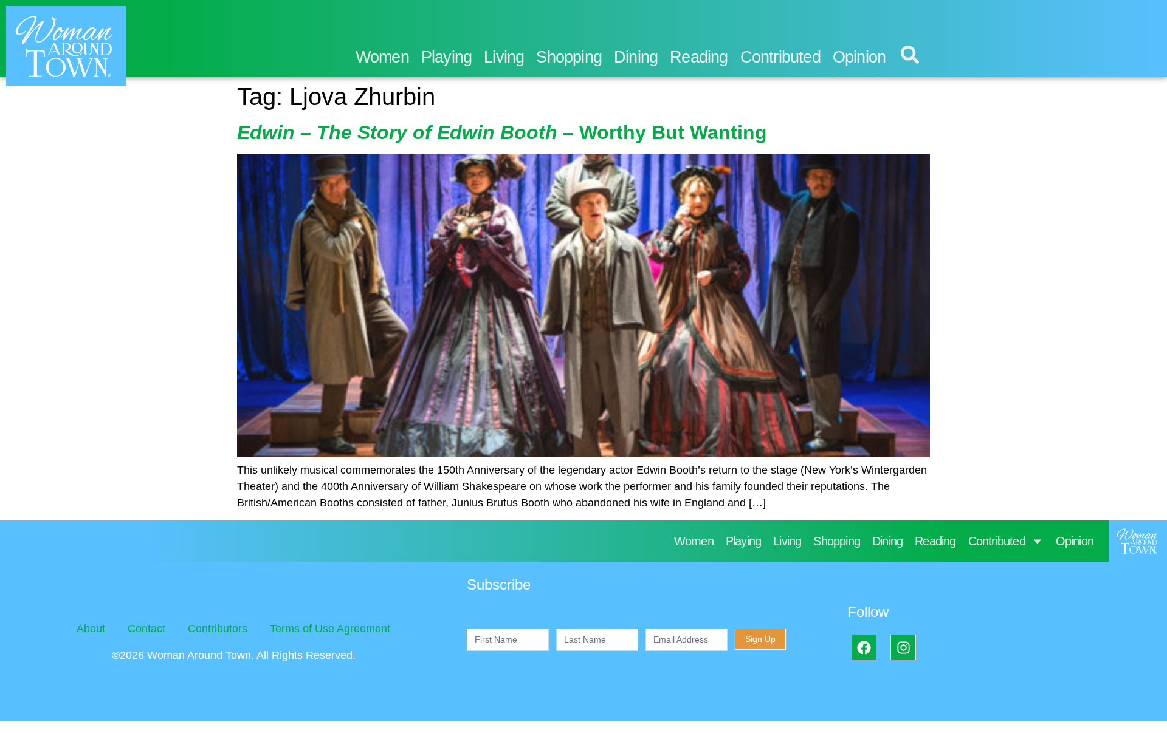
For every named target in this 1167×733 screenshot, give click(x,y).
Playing (446, 57)
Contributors (217, 628)
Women (382, 57)
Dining (636, 57)
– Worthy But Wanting (502, 132)
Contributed (780, 57)
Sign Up (760, 639)
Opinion (859, 57)
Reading (699, 57)
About (91, 628)
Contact (146, 628)
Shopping (569, 57)
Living (504, 57)
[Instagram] (902, 647)
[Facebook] (864, 647)
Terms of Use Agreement (330, 628)
